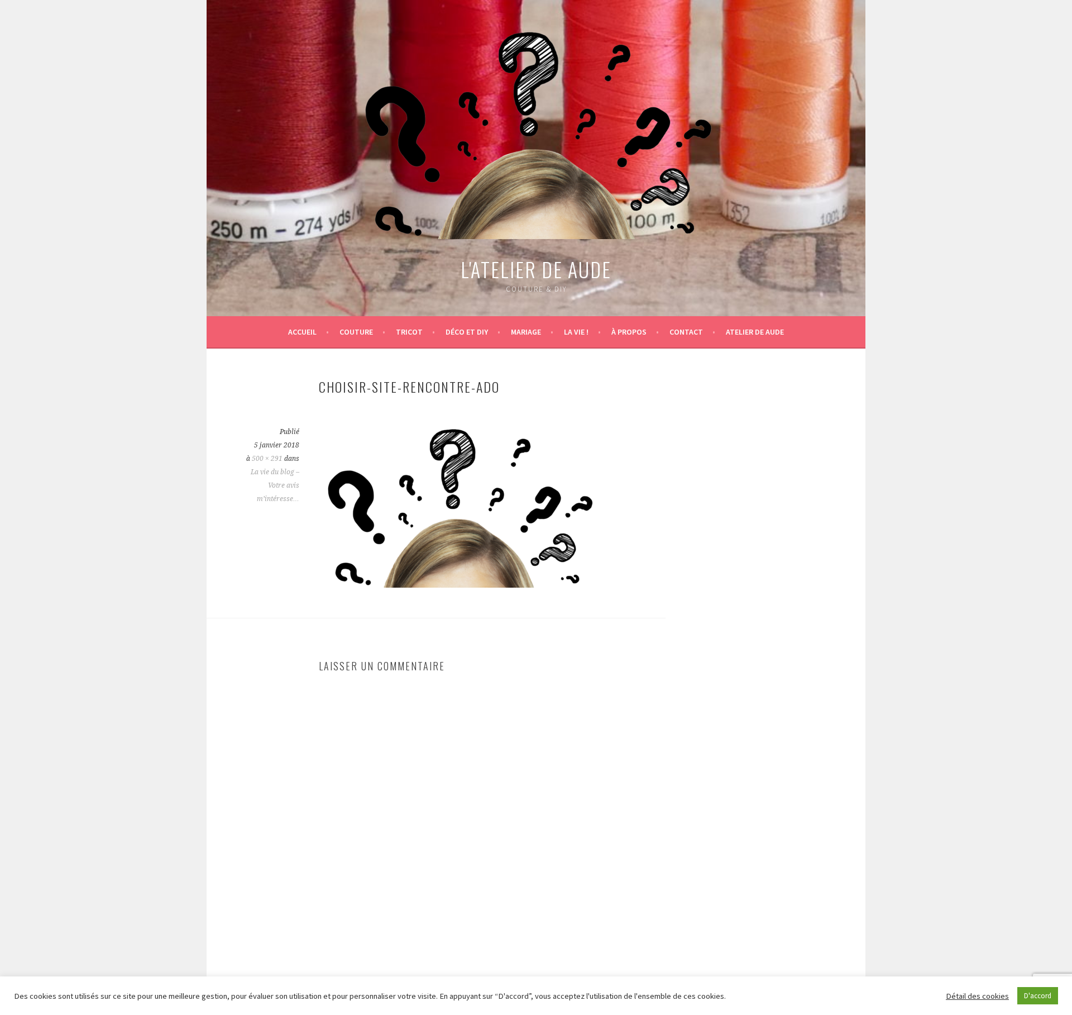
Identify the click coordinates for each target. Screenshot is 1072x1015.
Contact (686, 332)
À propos (629, 332)
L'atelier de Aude (536, 269)
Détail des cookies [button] (977, 996)
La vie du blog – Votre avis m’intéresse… (275, 485)
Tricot (409, 332)
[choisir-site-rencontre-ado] (458, 584)
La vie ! (576, 332)
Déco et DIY (467, 332)
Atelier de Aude (755, 332)
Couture (356, 332)
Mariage (526, 332)
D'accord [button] (1037, 995)
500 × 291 (267, 459)
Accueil (302, 332)
